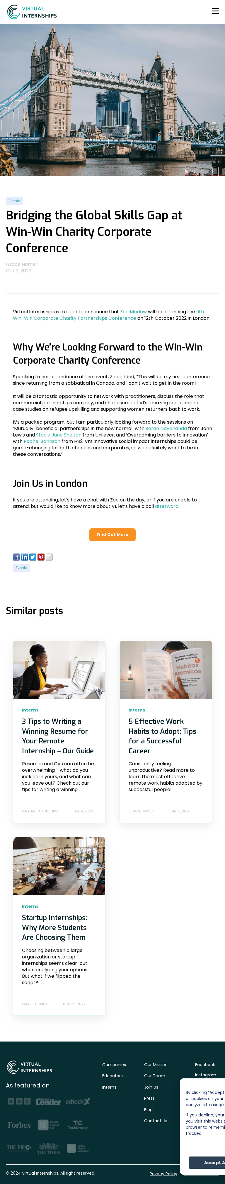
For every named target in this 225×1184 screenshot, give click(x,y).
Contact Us (155, 1121)
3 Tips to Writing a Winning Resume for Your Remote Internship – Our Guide (58, 736)
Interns (109, 1087)
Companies (114, 1065)
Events (14, 200)
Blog (148, 1110)
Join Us (151, 1087)
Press (149, 1098)
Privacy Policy (163, 1174)
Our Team (154, 1076)
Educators (112, 1076)
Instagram (205, 1075)
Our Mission (156, 1065)
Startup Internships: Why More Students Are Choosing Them (54, 927)
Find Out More (112, 534)
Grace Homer (22, 264)
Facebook (205, 1065)
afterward (166, 506)
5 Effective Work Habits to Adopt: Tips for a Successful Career (162, 736)
